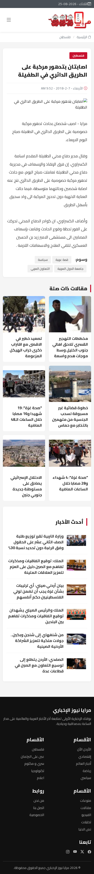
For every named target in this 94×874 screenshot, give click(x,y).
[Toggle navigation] (9, 20)
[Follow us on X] (82, 851)
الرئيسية (82, 37)
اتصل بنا (38, 807)
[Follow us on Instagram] (67, 851)
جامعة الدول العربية (70, 268)
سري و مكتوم (34, 763)
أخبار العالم (83, 763)
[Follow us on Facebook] (89, 851)
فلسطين (65, 37)
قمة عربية (61, 259)
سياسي (86, 777)
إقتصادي (84, 756)
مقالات (86, 807)
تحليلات (86, 822)
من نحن (39, 800)
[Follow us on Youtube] (75, 851)
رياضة (87, 770)
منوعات (85, 800)
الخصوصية (36, 814)
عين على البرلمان (32, 756)
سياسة (43, 259)
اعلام (40, 777)
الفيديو (86, 814)
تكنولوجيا (37, 770)
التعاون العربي (40, 268)
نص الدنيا (84, 829)
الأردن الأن (84, 749)
